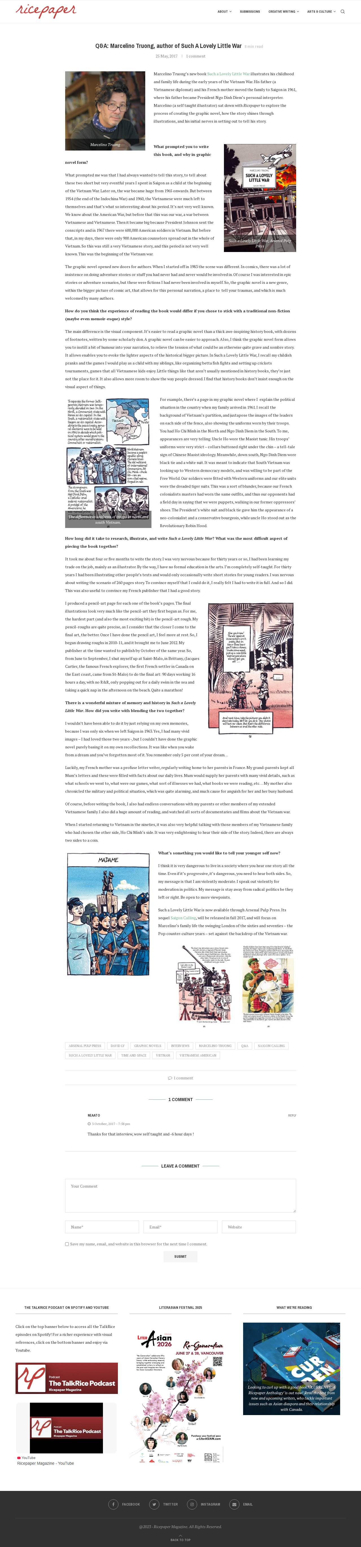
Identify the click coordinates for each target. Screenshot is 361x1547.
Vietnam (163, 1055)
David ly (118, 1046)
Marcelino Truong (215, 1046)
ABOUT (223, 11)
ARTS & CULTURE (319, 11)
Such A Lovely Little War (90, 1055)
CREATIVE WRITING (281, 11)
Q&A (244, 1046)
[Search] (342, 11)
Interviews (180, 1046)
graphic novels (147, 1046)
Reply (292, 1115)
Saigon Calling (271, 1046)
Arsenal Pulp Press (85, 1046)
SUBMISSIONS (250, 11)
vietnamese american (198, 1055)
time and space (133, 1055)
